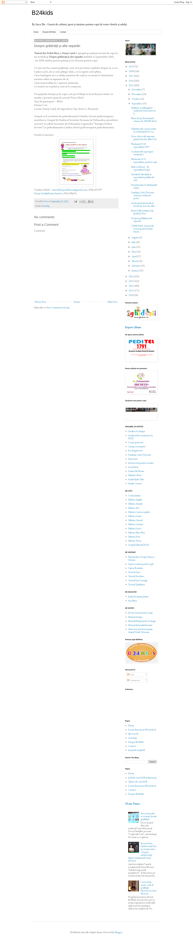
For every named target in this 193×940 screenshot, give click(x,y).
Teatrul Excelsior (136, 576)
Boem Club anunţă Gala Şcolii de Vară (142, 212)
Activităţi (132, 737)
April (134, 256)
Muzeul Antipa (135, 617)
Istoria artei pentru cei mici (140, 462)
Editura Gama (134, 516)
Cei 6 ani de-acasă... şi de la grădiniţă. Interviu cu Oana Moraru (149, 887)
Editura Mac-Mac (136, 532)
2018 (131, 71)
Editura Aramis (135, 503)
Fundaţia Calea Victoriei (139, 454)
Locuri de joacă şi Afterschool (142, 729)
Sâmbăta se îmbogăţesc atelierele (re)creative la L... (143, 110)
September (137, 103)
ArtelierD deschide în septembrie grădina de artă (142, 177)
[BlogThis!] (83, 201)
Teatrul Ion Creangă (137, 580)
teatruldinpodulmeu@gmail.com (69, 189)
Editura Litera (134, 528)
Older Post (112, 301)
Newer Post (40, 301)
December (137, 89)
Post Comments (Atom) (58, 307)
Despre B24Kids (49, 32)
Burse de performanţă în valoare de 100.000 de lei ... (144, 121)
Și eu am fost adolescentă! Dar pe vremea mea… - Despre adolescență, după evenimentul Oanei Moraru (142, 852)
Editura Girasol (135, 520)
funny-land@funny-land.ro (48, 193)
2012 (131, 285)
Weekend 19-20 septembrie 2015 (140, 145)
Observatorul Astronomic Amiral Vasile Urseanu (140, 631)
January (135, 270)
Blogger (118, 932)
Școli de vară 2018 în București (142, 777)
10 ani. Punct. (132, 803)
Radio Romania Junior (138, 596)
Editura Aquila (135, 499)
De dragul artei (135, 450)
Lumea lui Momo (136, 471)
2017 (131, 75)
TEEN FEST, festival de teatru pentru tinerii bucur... (142, 228)
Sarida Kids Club (136, 479)
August (135, 237)
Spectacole (133, 733)
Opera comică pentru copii (140, 564)
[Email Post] (75, 201)
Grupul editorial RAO (138, 544)
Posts (131, 674)
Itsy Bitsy (132, 600)
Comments (134, 680)
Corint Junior (134, 495)
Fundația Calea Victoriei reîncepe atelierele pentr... (142, 195)
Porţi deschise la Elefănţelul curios (144, 186)
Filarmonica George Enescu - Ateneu (141, 558)
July (134, 242)
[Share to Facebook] (89, 201)
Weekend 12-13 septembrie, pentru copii (144, 160)
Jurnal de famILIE (136, 750)
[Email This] (80, 201)
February (136, 265)
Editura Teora (134, 540)
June (134, 247)
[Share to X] (86, 201)
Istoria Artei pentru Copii (140, 612)
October (136, 98)
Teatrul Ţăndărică (136, 584)
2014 (131, 276)
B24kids (42, 12)
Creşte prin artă (135, 442)
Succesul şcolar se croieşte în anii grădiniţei (148, 816)
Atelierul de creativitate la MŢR (140, 437)
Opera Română (135, 568)
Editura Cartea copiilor (139, 512)
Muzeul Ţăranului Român (140, 625)
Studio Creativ (135, 483)
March (135, 261)
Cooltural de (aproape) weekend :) (142, 153)
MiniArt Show (135, 475)
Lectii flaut (133, 467)
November (137, 94)
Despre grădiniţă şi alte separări (141, 220)
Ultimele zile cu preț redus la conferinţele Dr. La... (143, 130)
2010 (131, 295)
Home (36, 32)
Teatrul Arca (134, 572)
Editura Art (133, 507)
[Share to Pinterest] (92, 201)
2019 (131, 66)
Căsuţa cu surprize (137, 446)
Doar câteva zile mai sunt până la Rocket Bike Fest (144, 138)
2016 (131, 80)
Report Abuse (133, 327)
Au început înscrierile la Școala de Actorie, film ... (143, 204)
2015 (131, 85)
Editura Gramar (135, 524)
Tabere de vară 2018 (137, 781)
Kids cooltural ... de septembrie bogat (140, 168)
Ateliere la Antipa (136, 431)
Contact (63, 32)
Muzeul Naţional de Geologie (142, 621)
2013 (131, 281)
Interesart (133, 458)
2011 (131, 290)
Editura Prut (134, 536)
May (134, 251)
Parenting (45, 205)
